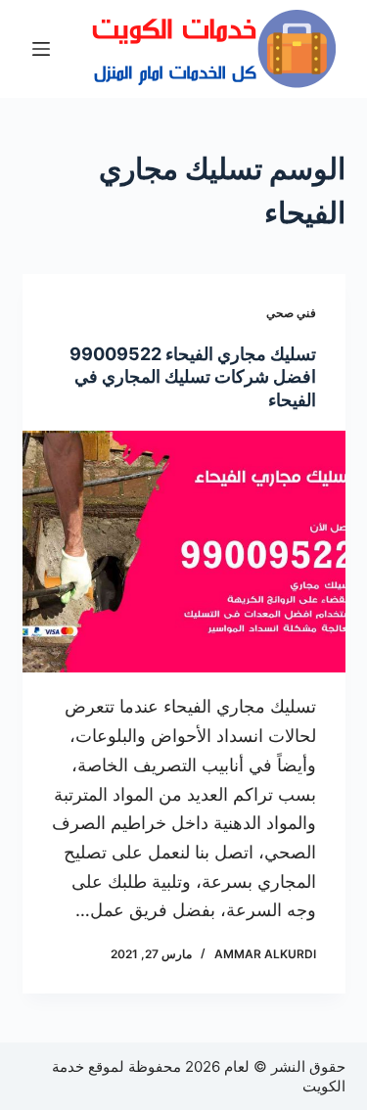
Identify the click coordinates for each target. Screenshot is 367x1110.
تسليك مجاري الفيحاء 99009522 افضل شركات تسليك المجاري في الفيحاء (192, 377)
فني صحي (291, 312)
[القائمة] (41, 49)
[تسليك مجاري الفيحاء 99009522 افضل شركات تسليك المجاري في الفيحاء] (184, 552)
